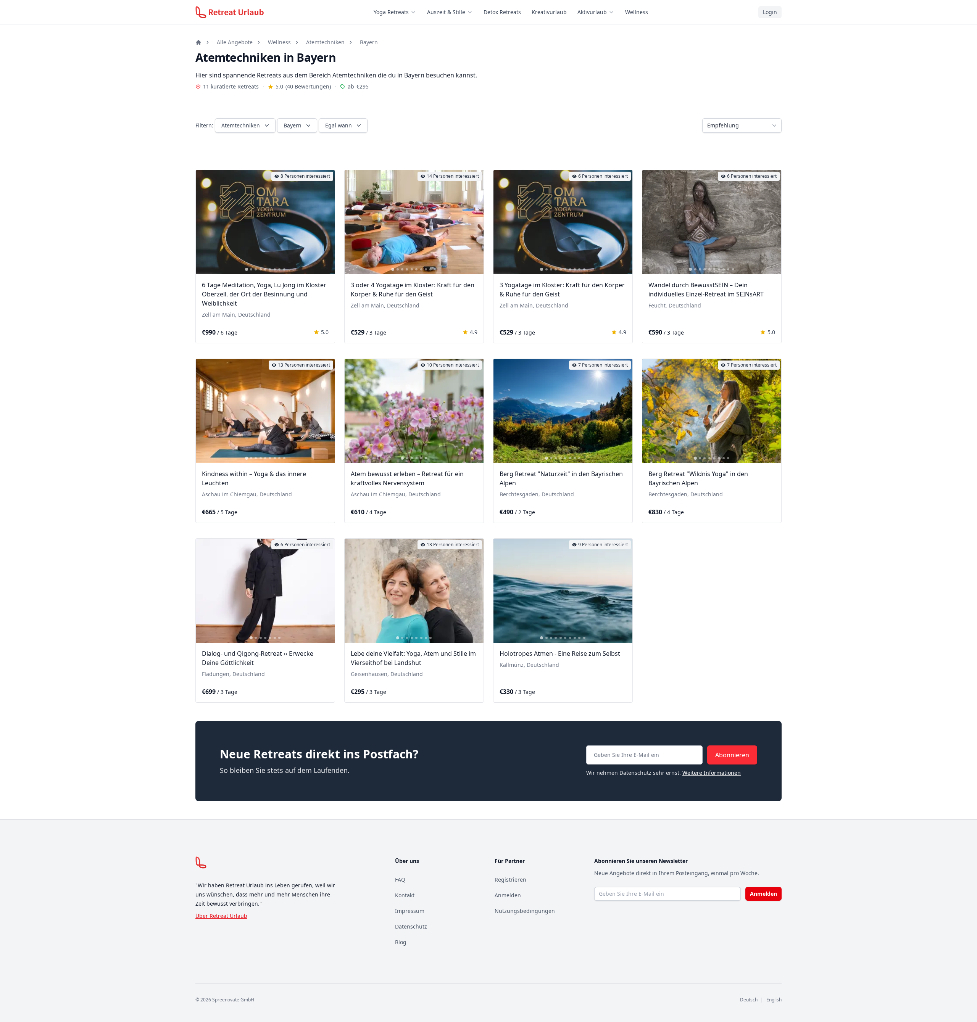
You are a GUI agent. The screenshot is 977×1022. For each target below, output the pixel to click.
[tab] (246, 269)
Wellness (636, 12)
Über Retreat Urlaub (221, 915)
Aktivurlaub (592, 12)
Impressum (409, 910)
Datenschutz (411, 926)
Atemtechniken (325, 42)
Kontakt (404, 895)
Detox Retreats (502, 12)
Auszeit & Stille (446, 12)
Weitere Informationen (711, 772)
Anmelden (508, 895)
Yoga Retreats (391, 12)
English (774, 999)
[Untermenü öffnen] (415, 12)
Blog (400, 942)
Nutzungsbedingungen (525, 910)
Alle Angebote (235, 42)
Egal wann (338, 125)
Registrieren (510, 879)
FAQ (400, 879)
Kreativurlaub (549, 12)
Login (770, 12)
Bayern (369, 42)
